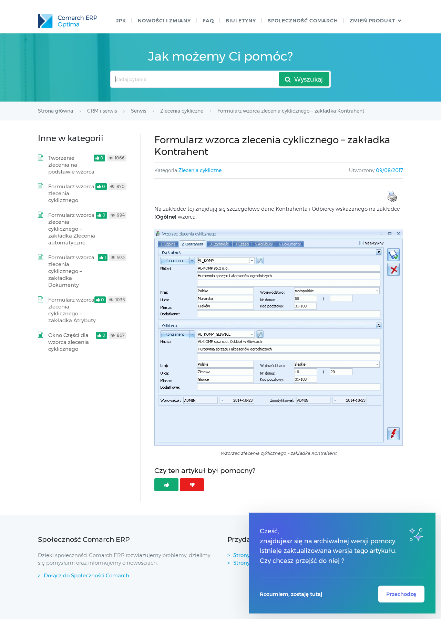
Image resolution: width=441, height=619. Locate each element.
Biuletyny (241, 21)
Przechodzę (401, 594)
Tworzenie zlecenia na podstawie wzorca (71, 165)
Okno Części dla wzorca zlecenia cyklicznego (68, 342)
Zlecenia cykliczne (200, 170)
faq (208, 21)
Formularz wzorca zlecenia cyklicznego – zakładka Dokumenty (71, 271)
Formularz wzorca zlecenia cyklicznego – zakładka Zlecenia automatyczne (71, 229)
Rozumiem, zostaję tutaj (291, 594)
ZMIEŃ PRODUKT (372, 21)
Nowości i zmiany (164, 21)
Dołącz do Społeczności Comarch (86, 575)
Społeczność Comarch (303, 21)
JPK (121, 21)
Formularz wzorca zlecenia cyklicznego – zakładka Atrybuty (72, 310)
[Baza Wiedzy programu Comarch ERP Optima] (67, 21)
